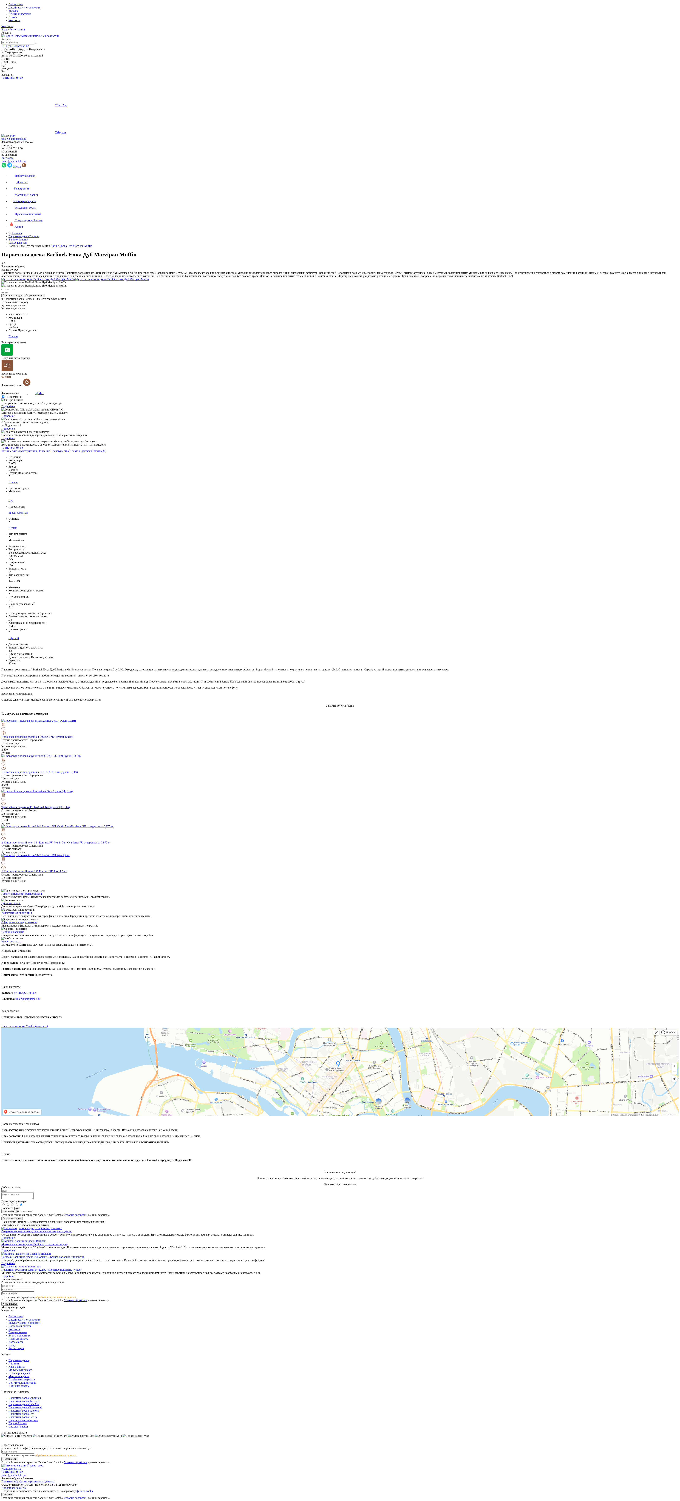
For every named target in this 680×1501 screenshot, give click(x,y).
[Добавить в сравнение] (340, 724)
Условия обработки (75, 1214)
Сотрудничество (34, 295)
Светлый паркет (18, 1426)
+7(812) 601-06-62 (12, 77)
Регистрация (17, 29)
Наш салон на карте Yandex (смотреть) (24, 1026)
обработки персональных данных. (56, 1297)
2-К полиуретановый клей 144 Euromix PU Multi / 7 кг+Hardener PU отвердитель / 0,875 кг (56, 842)
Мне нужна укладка (13, 1307)
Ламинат (13, 1363)
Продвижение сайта (13, 1487)
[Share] (6, 289)
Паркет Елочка (17, 1423)
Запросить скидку (12, 295)
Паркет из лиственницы (23, 1420)
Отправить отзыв (12, 1218)
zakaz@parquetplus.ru (13, 138)
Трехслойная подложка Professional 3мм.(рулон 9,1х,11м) (35, 807)
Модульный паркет (20, 1369)
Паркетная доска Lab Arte (23, 1404)
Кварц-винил (16, 1366)
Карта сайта (15, 1341)
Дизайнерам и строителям (24, 7)
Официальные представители (19, 922)
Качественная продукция (16, 912)
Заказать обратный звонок (17, 141)
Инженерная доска (19, 1373)
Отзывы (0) (99, 450)
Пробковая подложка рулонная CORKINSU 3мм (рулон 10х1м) (39, 772)
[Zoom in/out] (13, 289)
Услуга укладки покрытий (24, 1322)
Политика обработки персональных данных (28, 1481)
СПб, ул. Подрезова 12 (15, 45)
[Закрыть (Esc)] (2, 289)
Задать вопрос (9, 269)
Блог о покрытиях (19, 1335)
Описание (44, 450)
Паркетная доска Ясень (22, 1416)
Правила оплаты (18, 1338)
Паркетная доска (18, 1360)
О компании (15, 4)
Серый (12, 527)
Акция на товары (18, 1385)
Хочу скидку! (10, 1303)
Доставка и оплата (19, 1325)
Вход (4, 29)
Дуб (10, 500)
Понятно (7, 1494)
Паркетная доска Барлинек (24, 1397)
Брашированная (18, 512)
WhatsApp (61, 105)
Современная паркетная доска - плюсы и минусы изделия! (36, 1231)
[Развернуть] (9, 289)
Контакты (14, 20)
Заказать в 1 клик (12, 385)
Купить (5, 752)
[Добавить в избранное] (340, 729)
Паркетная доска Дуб (21, 1413)
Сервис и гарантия (12, 931)
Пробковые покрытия (21, 1379)
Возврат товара (17, 1332)
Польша (13, 336)
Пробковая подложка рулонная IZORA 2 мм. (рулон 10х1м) (37, 736)
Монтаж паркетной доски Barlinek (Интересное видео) (34, 1244)
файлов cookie (85, 1490)
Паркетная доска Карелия (23, 1401)
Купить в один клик (13, 305)
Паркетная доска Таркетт (23, 1410)
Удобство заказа (11, 941)
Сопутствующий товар (22, 1382)
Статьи (12, 17)
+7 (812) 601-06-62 (25, 992)
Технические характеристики (19, 450)
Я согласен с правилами (41, 1297)
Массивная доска (18, 1376)
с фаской (13, 638)
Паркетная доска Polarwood (25, 1407)
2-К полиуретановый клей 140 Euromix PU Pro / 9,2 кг (34, 871)
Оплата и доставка (19, 13)
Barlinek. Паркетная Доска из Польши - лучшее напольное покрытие (42, 1256)
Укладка (13, 10)
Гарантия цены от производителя (21, 893)
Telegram (60, 132)
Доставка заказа (11, 903)
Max (12, 135)
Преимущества (60, 450)
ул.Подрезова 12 (11, 1468)
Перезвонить (9, 1459)
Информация (13, 396)
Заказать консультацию (340, 705)
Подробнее (8, 406)
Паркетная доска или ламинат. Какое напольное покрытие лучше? (41, 1269)
